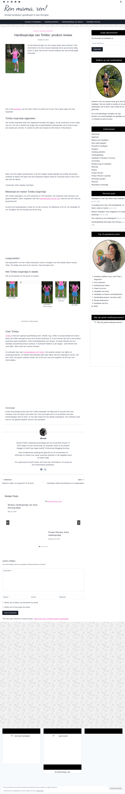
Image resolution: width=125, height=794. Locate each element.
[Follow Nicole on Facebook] (41, 469)
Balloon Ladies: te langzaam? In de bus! (18, 481)
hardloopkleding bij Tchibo (33, 352)
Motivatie (95, 167)
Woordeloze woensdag (100, 185)
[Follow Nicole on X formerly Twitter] (45, 469)
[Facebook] (4, 1)
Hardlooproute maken (102, 285)
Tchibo (8, 336)
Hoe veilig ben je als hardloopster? (104, 218)
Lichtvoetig (95, 161)
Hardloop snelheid (100, 276)
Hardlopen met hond (101, 291)
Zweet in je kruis (100, 288)
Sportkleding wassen (101, 297)
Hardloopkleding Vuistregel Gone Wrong (106, 222)
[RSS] (15, 1)
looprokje (17, 109)
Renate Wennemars (101, 300)
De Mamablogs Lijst (62, 772)
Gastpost (95, 149)
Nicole (43, 438)
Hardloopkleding (97, 155)
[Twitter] (7, 1)
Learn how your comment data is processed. (51, 619)
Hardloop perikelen (98, 152)
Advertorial (95, 134)
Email (34, 597)
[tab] (39, 546)
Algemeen (95, 137)
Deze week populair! (99, 143)
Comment (7, 571)
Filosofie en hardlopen (100, 146)
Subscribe (97, 49)
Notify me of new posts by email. (17, 607)
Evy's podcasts (99, 282)
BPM (96, 306)
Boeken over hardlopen (100, 140)
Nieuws (94, 170)
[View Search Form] (121, 2)
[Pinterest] (11, 1)
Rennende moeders (99, 179)
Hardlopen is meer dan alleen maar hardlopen (108, 198)
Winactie (95, 182)
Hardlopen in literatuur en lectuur (103, 158)
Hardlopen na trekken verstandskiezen (108, 294)
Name (6, 597)
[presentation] (63, 514)
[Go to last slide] (7, 522)
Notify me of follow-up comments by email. (21, 603)
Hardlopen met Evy (93, 22)
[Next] (78, 522)
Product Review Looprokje (43, 31)
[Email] (19, 1)
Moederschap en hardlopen (101, 164)
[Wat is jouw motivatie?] (21, 749)
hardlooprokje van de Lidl (50, 199)
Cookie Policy (40, 790)
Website (62, 597)
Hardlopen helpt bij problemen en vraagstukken (65, 481)
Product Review (97, 173)
